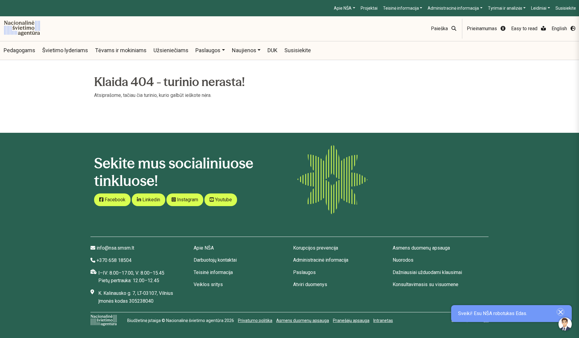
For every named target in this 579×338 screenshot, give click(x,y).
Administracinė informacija (453, 8)
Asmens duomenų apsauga (421, 248)
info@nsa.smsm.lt (115, 248)
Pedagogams (19, 50)
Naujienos (244, 50)
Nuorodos (403, 260)
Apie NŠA (343, 8)
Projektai (369, 8)
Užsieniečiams (170, 50)
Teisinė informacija (401, 8)
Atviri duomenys (310, 284)
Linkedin (150, 199)
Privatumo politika (255, 320)
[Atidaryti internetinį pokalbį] (565, 324)
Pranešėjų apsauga (351, 320)
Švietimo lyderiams (65, 50)
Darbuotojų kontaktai (215, 260)
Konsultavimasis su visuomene (425, 284)
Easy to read (525, 28)
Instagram (187, 199)
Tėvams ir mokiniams (121, 50)
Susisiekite (565, 8)
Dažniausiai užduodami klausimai (427, 272)
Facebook (114, 199)
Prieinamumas (482, 28)
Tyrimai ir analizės (505, 8)
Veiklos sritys (208, 284)
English (560, 28)
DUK (272, 50)
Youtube (223, 199)
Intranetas (383, 320)
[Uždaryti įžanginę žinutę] (560, 312)
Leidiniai (538, 8)
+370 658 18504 (113, 260)
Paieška (440, 28)
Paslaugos (207, 50)
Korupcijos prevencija (315, 248)
